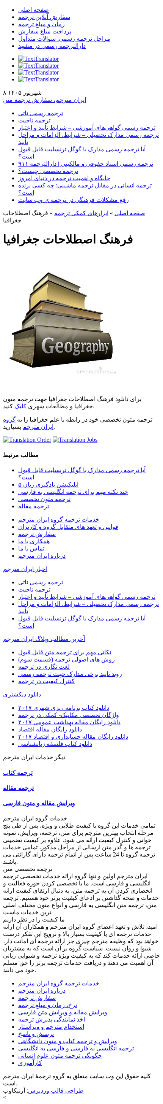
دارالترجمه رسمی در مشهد (52, 46)
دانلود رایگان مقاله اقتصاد (50, 729)
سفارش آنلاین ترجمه (44, 17)
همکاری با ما (34, 541)
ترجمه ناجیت (34, 120)
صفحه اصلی (33, 9)
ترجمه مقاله (33, 506)
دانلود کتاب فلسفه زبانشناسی (55, 744)
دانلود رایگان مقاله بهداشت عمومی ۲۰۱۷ (69, 722)
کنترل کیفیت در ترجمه (46, 681)
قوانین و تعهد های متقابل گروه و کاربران (68, 526)
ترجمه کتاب (18, 772)
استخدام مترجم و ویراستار (51, 1026)
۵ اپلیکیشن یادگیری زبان (48, 484)
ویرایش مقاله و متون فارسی (39, 803)
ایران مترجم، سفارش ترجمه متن (44, 100)
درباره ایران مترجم (42, 555)
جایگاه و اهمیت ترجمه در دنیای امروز (64, 178)
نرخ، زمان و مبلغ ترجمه (47, 1005)
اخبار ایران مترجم (25, 569)
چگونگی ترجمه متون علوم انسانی (60, 1055)
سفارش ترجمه (37, 534)
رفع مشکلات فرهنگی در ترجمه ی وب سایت (73, 200)
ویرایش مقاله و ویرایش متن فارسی (62, 1012)
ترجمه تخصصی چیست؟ (48, 171)
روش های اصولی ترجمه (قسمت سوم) (66, 659)
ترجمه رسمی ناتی (40, 113)
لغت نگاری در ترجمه (44, 666)
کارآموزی (30, 1063)
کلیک (20, 406)
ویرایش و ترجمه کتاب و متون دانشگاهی (67, 1041)
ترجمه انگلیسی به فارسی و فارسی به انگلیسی (76, 1048)
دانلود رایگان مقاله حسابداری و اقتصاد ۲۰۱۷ (73, 736)
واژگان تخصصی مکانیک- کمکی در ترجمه (68, 715)
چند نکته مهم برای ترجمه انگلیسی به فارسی (73, 492)
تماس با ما (31, 548)
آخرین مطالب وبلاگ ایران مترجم (44, 639)
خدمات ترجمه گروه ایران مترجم (58, 519)
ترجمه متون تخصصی (44, 499)
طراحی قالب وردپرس (56, 1090)
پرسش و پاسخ (36, 1034)
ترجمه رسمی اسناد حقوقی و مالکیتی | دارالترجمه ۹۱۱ (85, 163)
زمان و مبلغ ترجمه (41, 24)
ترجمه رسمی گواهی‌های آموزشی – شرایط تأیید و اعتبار (86, 127)
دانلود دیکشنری (22, 694)
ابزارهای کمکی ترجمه (81, 213)
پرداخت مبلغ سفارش (44, 31)
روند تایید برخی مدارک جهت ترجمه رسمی (70, 674)
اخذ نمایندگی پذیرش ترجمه (51, 1019)
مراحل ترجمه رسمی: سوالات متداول (64, 38)
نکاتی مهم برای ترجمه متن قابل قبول (64, 652)
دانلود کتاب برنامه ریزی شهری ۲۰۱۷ (63, 707)
